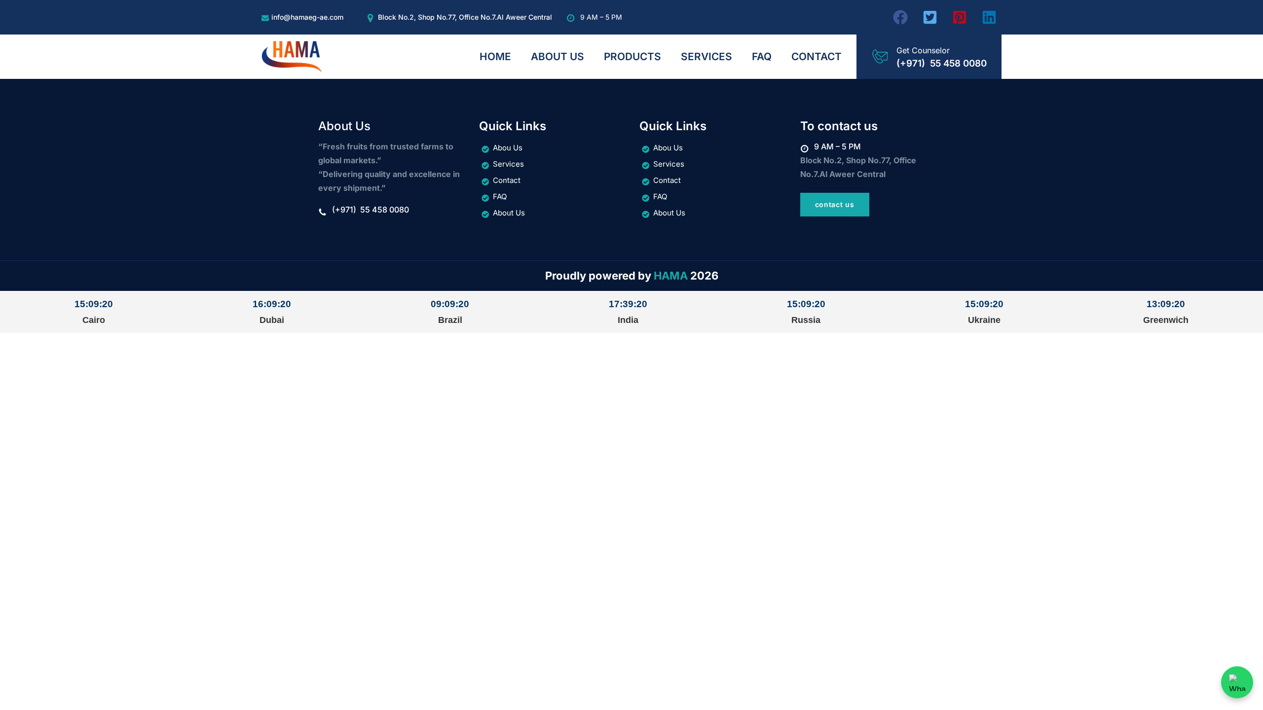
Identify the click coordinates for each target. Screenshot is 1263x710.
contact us (834, 204)
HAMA (671, 275)
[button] (900, 17)
